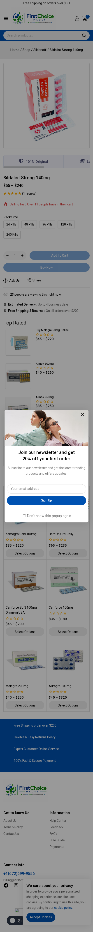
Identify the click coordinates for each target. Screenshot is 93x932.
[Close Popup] (82, 414)
